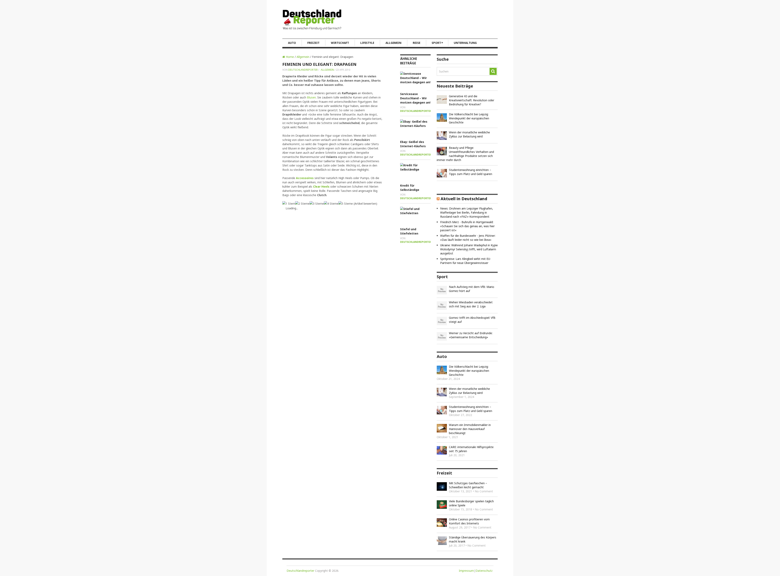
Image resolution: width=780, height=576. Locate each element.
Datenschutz (484, 571)
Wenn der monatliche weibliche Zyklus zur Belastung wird (469, 134)
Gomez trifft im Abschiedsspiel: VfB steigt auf (472, 320)
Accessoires (305, 178)
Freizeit (313, 43)
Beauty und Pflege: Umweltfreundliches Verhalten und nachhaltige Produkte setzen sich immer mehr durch (465, 154)
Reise (416, 43)
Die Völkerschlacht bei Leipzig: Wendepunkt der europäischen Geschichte (469, 118)
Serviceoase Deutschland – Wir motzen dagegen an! (415, 98)
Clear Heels (321, 186)
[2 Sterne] (302, 203)
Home (289, 57)
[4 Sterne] (331, 203)
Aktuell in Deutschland (464, 198)
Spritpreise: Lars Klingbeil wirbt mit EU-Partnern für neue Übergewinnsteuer (465, 261)
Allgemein (393, 43)
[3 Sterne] (317, 203)
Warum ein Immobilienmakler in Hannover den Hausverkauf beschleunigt (470, 429)
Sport (437, 43)
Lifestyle (367, 43)
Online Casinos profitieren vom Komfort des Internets (469, 521)
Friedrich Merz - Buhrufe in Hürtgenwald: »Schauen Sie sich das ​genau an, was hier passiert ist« (467, 226)
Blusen (311, 97)
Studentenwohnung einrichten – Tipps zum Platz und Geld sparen (470, 172)
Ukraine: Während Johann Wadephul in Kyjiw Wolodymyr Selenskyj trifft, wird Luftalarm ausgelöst (469, 249)
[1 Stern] (288, 203)
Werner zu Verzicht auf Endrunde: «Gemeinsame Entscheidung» (471, 335)
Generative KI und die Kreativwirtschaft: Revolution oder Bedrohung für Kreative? (471, 100)
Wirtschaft (340, 43)
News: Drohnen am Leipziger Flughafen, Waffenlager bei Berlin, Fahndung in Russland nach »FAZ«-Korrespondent (466, 212)
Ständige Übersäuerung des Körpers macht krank (472, 539)
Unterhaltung (465, 43)
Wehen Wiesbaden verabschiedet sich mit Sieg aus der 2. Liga (471, 304)
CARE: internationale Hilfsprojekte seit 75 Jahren (471, 449)
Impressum (466, 571)
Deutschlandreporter (303, 69)
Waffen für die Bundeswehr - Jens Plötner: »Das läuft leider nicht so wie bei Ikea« (467, 238)
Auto (292, 43)
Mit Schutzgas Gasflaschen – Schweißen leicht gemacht (468, 485)
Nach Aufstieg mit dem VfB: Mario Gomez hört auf (471, 289)
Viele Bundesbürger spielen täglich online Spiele (471, 503)
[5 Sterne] (345, 203)
